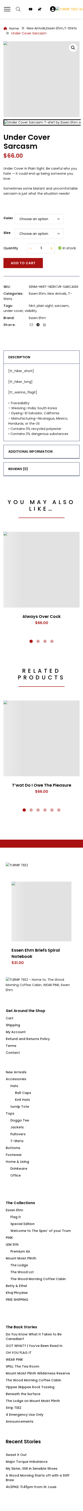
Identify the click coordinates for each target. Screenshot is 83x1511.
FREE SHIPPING (17, 1299)
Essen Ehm (37, 293)
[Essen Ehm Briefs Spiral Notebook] (41, 911)
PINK (9, 1237)
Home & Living (17, 1161)
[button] (73, 48)
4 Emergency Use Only (24, 1414)
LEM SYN (12, 1244)
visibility (31, 310)
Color (8, 218)
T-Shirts (17, 1141)
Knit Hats (22, 1099)
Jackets (17, 1127)
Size (7, 232)
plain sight (45, 305)
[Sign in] (53, 9)
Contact (13, 1052)
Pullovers (18, 1134)
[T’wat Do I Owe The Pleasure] (41, 738)
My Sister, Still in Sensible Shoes (31, 1468)
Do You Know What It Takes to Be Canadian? (34, 1336)
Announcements (19, 1421)
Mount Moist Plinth (21, 1258)
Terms (11, 1045)
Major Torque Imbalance (26, 1461)
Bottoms (13, 1148)
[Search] (18, 9)
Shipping (13, 1025)
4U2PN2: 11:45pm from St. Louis (31, 1487)
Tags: (8, 305)
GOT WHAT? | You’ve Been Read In (34, 1345)
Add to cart (23, 263)
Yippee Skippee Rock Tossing (30, 1387)
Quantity (10, 248)
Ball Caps (23, 1092)
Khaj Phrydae (17, 1292)
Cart (9, 1018)
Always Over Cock (41, 616)
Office (15, 1175)
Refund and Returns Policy (28, 1039)
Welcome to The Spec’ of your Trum (40, 1230)
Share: (9, 324)
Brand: (8, 318)
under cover (13, 310)
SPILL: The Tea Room (22, 1366)
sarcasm (62, 305)
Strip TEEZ (13, 1407)
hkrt (32, 305)
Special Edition (22, 1224)
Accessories (16, 1079)
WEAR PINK (14, 1359)
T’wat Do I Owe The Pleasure (41, 785)
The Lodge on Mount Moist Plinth (33, 1401)
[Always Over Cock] (41, 570)
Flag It (15, 1217)
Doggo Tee (19, 1120)
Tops (10, 1113)
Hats (14, 1086)
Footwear (14, 1154)
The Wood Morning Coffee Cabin (38, 1279)
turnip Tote (19, 1106)
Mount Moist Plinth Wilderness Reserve (38, 1373)
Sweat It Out (16, 1454)
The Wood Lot (22, 1272)
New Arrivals (56, 293)
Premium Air (20, 1251)
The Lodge (19, 1265)
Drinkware (18, 1168)
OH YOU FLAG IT (19, 1352)
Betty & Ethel (16, 1286)
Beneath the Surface (23, 1394)
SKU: (6, 286)
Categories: (13, 293)
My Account (16, 1032)
